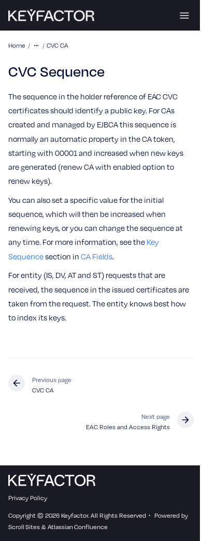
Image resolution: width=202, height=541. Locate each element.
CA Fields (96, 256)
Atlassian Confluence (78, 527)
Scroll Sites (24, 527)
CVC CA (57, 45)
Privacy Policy (27, 498)
